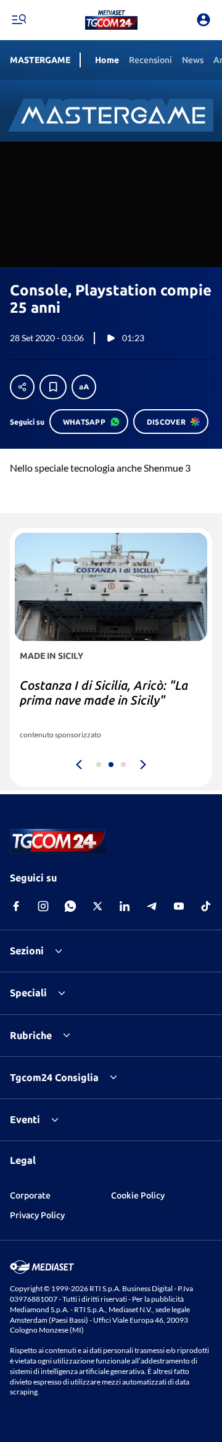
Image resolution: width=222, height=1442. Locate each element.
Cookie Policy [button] (138, 1195)
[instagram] (43, 906)
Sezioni (27, 950)
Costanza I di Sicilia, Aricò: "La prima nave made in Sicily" (104, 692)
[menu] (18, 19)
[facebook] (16, 906)
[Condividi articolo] (22, 387)
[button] (111, 20)
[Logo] (111, 20)
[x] (97, 906)
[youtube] (179, 906)
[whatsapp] (70, 906)
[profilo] (203, 19)
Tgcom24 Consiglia (54, 1077)
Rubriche (31, 1035)
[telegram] (152, 906)
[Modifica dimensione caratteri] (84, 387)
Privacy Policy (37, 1215)
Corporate (30, 1195)
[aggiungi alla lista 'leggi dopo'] (53, 387)
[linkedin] (124, 906)
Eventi (25, 1119)
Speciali (28, 992)
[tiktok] (206, 906)
